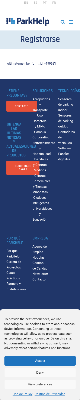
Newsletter (40, 274)
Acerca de (39, 246)
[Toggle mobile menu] (71, 22)
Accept (40, 360)
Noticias (38, 257)
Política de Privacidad (50, 394)
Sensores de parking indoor (65, 104)
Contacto (39, 279)
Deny (40, 372)
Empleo (37, 252)
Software (64, 148)
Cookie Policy (22, 394)
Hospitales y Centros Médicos (40, 164)
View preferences (40, 384)
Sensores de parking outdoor (65, 121)
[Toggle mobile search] (63, 22)
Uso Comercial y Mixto (40, 121)
